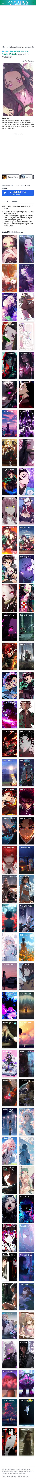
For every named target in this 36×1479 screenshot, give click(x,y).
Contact (25, 1476)
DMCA (20, 1476)
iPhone (14, 201)
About (4, 1476)
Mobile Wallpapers (15, 47)
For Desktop (29, 61)
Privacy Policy (11, 1476)
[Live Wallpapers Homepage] (3, 47)
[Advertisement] (18, 24)
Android (6, 201)
